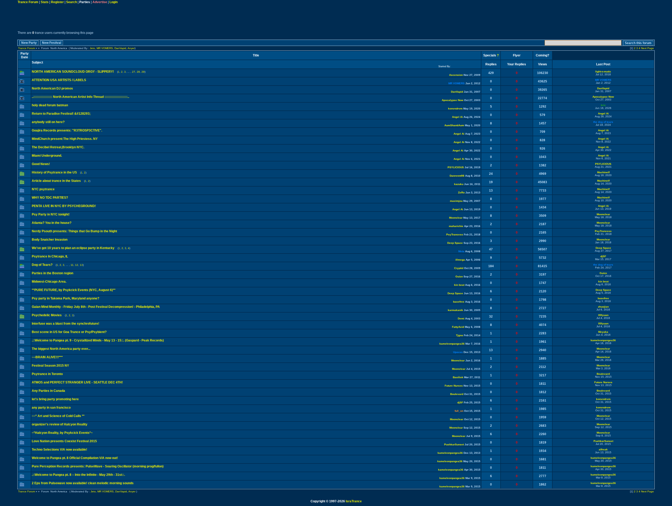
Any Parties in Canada (48, 391)
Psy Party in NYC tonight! (51, 214)
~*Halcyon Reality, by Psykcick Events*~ (62, 433)
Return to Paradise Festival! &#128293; (61, 113)
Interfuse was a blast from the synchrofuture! (65, 323)
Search (71, 2)
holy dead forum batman (50, 105)
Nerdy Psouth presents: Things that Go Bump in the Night (74, 231)
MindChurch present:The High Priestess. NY (65, 139)
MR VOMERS (105, 48)
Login (113, 2)
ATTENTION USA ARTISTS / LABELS (59, 80)
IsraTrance (354, 501)
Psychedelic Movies (47, 315)
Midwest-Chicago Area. (49, 281)
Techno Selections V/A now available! (59, 449)
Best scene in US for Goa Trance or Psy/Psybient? (69, 332)
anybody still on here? (48, 122)
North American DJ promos (52, 88)
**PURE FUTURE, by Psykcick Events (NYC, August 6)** (74, 290)
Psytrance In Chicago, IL (50, 256)
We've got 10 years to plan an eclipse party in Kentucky (73, 248)
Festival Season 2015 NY (50, 365)
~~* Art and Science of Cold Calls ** (58, 416)
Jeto (92, 48)
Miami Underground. (47, 155)
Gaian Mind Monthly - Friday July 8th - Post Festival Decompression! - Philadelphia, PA (96, 307)
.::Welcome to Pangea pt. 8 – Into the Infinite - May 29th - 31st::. (78, 475)
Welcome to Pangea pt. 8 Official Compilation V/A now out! (75, 458)
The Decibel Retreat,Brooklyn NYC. (58, 147)
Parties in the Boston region (52, 273)
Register (57, 2)
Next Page (647, 48)
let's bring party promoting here (55, 399)
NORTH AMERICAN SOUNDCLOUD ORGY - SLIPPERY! (73, 71)
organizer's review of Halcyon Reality (59, 424)
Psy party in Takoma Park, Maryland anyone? (65, 298)
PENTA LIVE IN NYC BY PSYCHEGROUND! (64, 206)
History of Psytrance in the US (54, 172)
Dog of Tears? (42, 265)
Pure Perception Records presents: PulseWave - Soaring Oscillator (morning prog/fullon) (98, 466)
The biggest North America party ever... (61, 349)
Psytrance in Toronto (47, 374)
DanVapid (120, 48)
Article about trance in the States (56, 181)
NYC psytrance (43, 189)
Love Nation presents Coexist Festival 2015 (64, 441)
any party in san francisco (51, 407)
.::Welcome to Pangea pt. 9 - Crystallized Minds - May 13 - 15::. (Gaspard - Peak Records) (98, 340)
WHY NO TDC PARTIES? (50, 197)
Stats (45, 2)
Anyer (131, 48)
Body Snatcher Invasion (49, 239)
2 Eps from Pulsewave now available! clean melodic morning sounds (83, 483)
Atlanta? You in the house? (51, 223)
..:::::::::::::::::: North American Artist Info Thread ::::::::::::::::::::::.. (80, 97)
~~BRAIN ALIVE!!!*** (47, 357)
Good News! (41, 164)
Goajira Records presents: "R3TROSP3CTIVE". (67, 130)
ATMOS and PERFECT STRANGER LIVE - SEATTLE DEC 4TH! (77, 382)
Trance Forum (28, 2)
